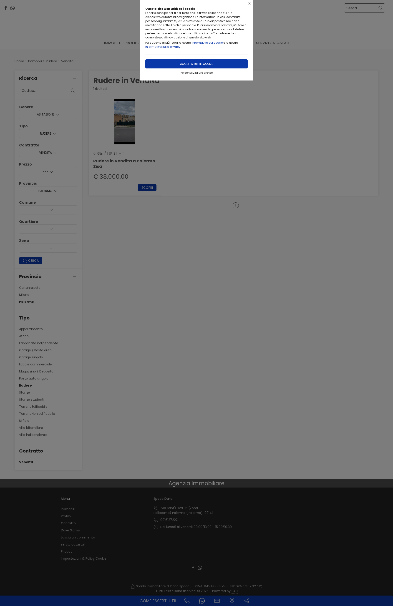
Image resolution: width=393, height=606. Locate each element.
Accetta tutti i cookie (196, 64)
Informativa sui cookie (207, 43)
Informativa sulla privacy (162, 47)
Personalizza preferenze (197, 73)
